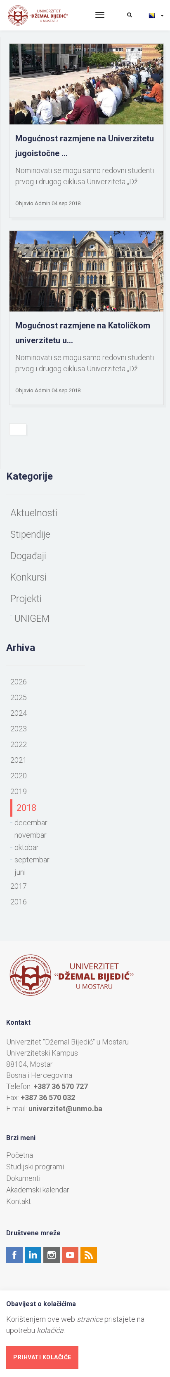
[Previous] (17, 429)
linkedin (33, 1255)
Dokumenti (23, 1178)
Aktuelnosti (33, 513)
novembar (30, 835)
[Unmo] (44, 15)
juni (20, 872)
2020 (18, 775)
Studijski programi (35, 1167)
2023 (18, 728)
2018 (26, 808)
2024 (18, 713)
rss (88, 1255)
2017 (18, 886)
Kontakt (18, 1201)
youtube (70, 1255)
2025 (18, 697)
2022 (18, 744)
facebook (14, 1255)
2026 (18, 681)
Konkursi (28, 577)
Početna (19, 1155)
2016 (18, 901)
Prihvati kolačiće (42, 1357)
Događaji (28, 556)
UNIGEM (32, 618)
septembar (32, 859)
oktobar (26, 847)
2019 (18, 791)
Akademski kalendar (37, 1190)
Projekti (26, 598)
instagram (51, 1255)
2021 (18, 760)
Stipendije (30, 534)
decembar (30, 822)
